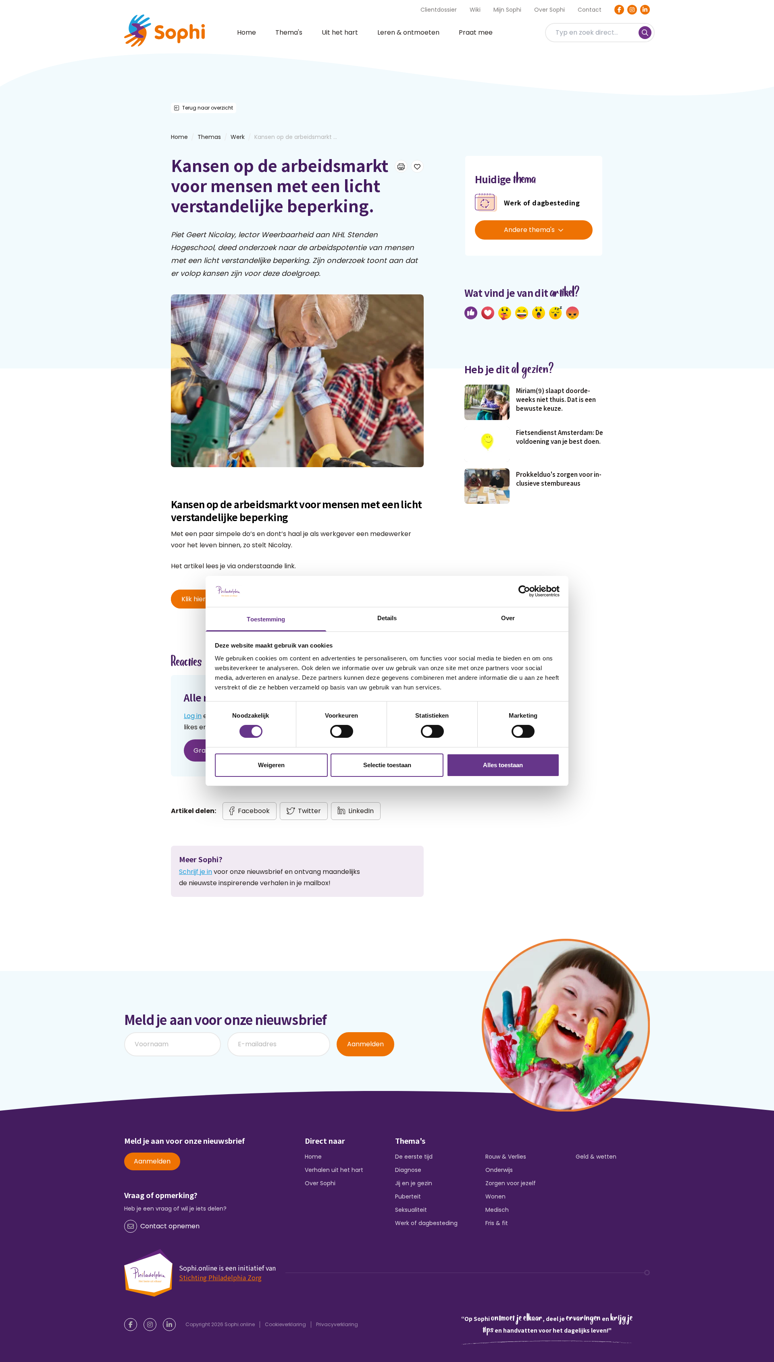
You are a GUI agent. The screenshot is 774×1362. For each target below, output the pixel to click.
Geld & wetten (596, 1157)
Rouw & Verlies (505, 1157)
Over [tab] (508, 618)
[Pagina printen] (401, 166)
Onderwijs (499, 1170)
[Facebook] (619, 9)
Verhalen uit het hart (334, 1170)
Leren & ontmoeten (408, 32)
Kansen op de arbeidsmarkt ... (295, 137)
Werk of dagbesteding (426, 1223)
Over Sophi (549, 10)
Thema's (288, 32)
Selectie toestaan (387, 765)
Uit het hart (340, 32)
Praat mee (476, 32)
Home (246, 32)
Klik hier (193, 599)
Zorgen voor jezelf (510, 1183)
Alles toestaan (503, 765)
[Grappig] (521, 312)
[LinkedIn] (645, 9)
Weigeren (271, 765)
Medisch (497, 1210)
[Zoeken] (645, 32)
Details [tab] (387, 618)
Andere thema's (529, 229)
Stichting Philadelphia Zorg (220, 1277)
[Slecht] (572, 312)
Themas (209, 137)
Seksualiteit (411, 1210)
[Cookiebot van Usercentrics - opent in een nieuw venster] (524, 591)
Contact (589, 10)
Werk (238, 137)
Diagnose (408, 1170)
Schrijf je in (195, 871)
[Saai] (555, 312)
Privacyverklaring (337, 1324)
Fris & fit (496, 1223)
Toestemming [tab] (266, 619)
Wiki (475, 10)
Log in (193, 715)
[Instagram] (632, 9)
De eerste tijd (414, 1157)
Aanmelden (365, 1044)
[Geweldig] (504, 313)
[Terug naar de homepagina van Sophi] (164, 30)
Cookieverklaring (285, 1324)
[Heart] (487, 312)
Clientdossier (438, 10)
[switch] (341, 731)
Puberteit (408, 1196)
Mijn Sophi (507, 10)
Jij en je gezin (413, 1183)
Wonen (495, 1196)
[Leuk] (470, 312)
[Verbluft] (538, 312)
